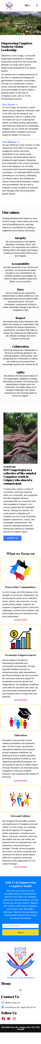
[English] (26, 5)
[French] (28, 5)
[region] (20, 23)
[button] (37, 5)
